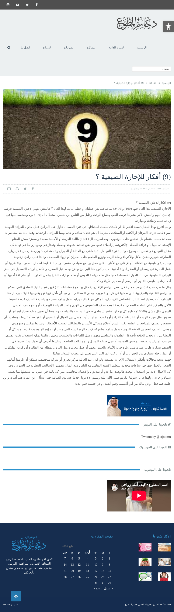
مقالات (152, 83)
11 (87, 564)
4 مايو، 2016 (162, 188)
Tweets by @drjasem (156, 437)
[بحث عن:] (151, 69)
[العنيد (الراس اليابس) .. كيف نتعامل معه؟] (164, 576)
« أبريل (108, 588)
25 (87, 577)
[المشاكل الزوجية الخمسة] (145, 547)
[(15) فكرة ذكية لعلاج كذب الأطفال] (145, 576)
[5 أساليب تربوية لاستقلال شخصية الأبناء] (164, 562)
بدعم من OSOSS (10, 604)
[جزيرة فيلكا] (164, 547)
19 (79, 570)
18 (87, 570)
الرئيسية (166, 83)
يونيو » (97, 588)
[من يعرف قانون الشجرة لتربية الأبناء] (145, 562)
